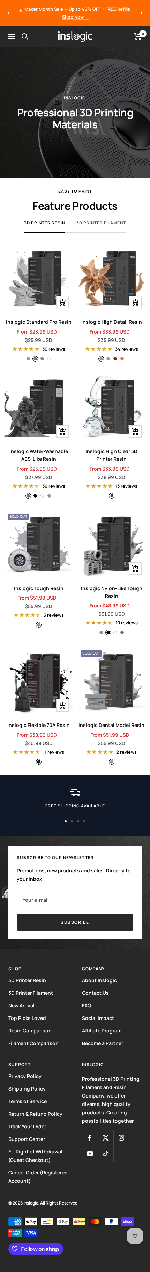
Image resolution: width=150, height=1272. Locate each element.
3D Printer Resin (44, 223)
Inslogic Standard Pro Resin (39, 322)
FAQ (86, 1005)
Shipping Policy (27, 1088)
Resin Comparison (30, 1030)
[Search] (25, 36)
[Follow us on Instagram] (121, 1138)
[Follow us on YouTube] (90, 1154)
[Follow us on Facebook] (90, 1138)
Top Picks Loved (27, 1018)
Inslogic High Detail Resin (111, 322)
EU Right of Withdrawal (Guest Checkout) (35, 1155)
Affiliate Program (101, 1030)
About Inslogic (99, 980)
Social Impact (98, 1018)
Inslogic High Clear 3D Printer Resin (111, 455)
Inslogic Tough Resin (38, 588)
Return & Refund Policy (35, 1113)
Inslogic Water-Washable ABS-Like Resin (38, 455)
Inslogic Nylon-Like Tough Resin (111, 592)
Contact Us (95, 992)
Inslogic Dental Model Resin (111, 725)
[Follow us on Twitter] (105, 1138)
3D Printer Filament (101, 223)
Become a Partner (102, 1043)
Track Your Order (27, 1126)
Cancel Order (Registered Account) (38, 1176)
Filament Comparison (33, 1043)
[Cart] (138, 36)
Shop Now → (75, 17)
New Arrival (21, 1005)
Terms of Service (27, 1101)
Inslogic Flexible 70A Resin (38, 725)
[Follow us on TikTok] (105, 1154)
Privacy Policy (25, 1076)
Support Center (26, 1139)
